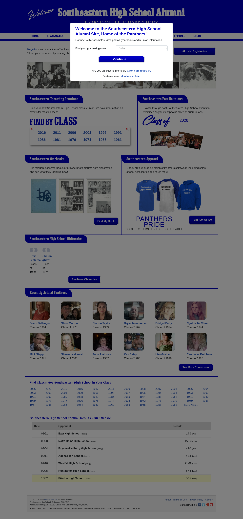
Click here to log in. (139, 70)
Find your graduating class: (91, 48)
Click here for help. (130, 76)
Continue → (121, 59)
